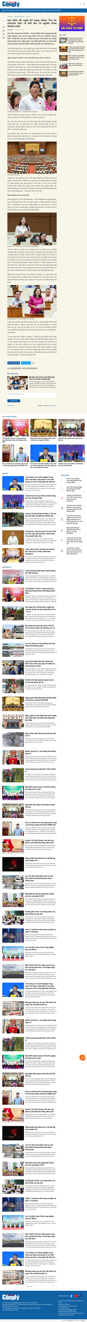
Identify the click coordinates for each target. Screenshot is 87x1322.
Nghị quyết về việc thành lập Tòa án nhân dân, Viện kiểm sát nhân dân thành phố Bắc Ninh (41, 718)
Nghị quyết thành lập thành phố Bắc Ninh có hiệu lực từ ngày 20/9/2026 (43, 439)
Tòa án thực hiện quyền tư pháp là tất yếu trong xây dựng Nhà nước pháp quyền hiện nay (76, 41)
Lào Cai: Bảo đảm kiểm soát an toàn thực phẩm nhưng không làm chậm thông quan (39, 878)
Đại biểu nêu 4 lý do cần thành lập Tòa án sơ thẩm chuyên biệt (42, 378)
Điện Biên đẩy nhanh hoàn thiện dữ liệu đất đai (70, 439)
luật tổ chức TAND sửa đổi (30, 368)
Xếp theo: (39, 405)
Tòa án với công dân (10, 10)
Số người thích (53, 405)
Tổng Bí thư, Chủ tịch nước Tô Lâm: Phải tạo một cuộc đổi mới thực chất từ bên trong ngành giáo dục (40, 533)
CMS (70, 1320)
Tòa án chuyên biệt (16, 368)
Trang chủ (10, 16)
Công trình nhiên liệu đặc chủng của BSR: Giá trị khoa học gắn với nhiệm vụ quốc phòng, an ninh (40, 663)
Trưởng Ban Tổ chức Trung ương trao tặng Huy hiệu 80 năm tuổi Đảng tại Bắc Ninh (14, 440)
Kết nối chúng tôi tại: (63, 1295)
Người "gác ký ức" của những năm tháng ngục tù (40, 752)
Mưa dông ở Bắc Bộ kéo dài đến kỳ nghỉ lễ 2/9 (40, 734)
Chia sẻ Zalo (26, 363)
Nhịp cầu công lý (43, 10)
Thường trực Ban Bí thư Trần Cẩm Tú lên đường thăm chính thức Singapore (74, 498)
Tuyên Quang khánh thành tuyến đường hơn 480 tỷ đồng (40, 572)
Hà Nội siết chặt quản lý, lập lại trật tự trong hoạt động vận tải (39, 681)
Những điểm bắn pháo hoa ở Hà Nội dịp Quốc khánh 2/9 (40, 859)
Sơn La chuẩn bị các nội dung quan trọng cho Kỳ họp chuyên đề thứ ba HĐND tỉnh (15, 464)
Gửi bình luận (13, 400)
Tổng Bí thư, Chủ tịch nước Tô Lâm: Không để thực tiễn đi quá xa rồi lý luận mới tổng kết (74, 551)
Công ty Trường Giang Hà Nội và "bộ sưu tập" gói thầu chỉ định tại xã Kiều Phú (40, 515)
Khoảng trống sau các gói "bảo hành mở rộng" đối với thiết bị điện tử (40, 1003)
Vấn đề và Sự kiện (20, 10)
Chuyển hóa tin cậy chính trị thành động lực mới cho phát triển (70, 464)
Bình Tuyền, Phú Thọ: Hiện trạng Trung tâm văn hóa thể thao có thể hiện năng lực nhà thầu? (40, 967)
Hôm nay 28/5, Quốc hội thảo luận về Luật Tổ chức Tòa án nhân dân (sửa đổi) (76, 57)
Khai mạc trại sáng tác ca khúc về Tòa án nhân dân (76, 64)
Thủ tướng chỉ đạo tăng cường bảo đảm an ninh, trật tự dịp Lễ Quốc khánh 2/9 (74, 540)
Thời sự (28, 16)
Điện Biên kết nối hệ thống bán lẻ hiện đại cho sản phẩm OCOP (39, 895)
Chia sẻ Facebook (14, 363)
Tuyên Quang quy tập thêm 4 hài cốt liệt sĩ (40, 770)
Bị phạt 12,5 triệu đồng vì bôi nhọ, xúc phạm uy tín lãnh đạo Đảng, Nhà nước (39, 841)
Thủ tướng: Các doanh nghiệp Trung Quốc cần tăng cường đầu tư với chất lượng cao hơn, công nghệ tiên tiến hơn (43, 465)
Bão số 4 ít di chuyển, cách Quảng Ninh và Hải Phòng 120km (74, 480)
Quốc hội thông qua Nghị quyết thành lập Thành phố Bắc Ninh (74, 489)
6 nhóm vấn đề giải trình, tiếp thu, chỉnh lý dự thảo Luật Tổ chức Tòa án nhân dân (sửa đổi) (77, 49)
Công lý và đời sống (52, 10)
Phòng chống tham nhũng (31, 10)
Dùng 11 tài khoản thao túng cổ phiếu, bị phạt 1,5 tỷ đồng (40, 930)
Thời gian (45, 405)
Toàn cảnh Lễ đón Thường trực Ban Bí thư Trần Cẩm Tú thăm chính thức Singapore (39, 551)
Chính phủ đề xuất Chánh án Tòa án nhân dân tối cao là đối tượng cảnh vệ (76, 73)
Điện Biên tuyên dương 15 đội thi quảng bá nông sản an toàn (40, 788)
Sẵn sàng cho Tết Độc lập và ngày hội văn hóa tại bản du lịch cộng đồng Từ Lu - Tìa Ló (40, 609)
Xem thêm (29, 1286)
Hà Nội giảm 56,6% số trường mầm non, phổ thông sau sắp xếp (40, 913)
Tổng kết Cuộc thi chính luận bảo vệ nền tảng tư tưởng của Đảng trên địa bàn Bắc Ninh (74, 508)
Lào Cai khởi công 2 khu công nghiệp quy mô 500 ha (39, 948)
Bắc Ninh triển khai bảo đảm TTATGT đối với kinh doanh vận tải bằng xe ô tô (40, 627)
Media (59, 10)
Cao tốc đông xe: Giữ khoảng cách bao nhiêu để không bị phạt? (40, 644)
